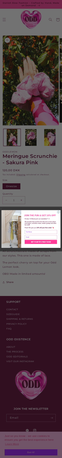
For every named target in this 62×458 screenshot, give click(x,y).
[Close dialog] (58, 212)
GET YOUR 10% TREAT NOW (41, 242)
